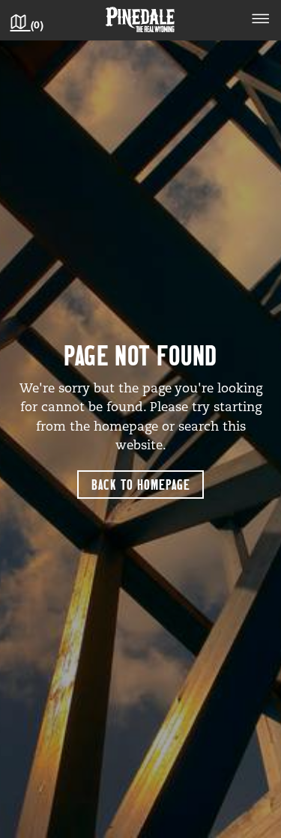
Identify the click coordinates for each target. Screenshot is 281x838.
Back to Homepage (140, 484)
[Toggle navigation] (261, 20)
